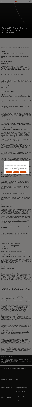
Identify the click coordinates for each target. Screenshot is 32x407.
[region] (16, 167)
